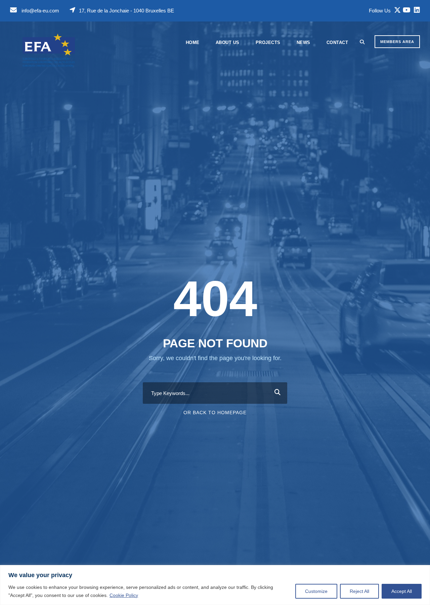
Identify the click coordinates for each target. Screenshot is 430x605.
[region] (215, 585)
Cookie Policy (124, 595)
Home (193, 42)
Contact (337, 42)
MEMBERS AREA (397, 42)
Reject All (359, 591)
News (303, 42)
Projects (268, 42)
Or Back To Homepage (215, 412)
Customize (316, 591)
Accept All (401, 591)
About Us (228, 42)
